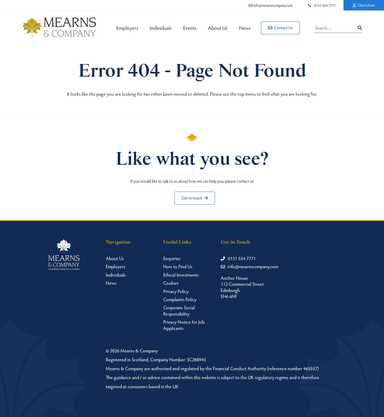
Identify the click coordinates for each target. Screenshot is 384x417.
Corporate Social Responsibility (179, 310)
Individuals (161, 27)
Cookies (170, 282)
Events (189, 27)
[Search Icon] (360, 27)
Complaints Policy (179, 299)
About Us (218, 27)
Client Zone (366, 5)
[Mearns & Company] (59, 28)
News (245, 27)
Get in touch (192, 198)
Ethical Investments (181, 274)
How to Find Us (177, 266)
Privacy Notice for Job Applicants (184, 324)
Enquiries (171, 258)
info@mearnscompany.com (272, 5)
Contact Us (283, 27)
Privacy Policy (176, 291)
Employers (127, 27)
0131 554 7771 (324, 5)
